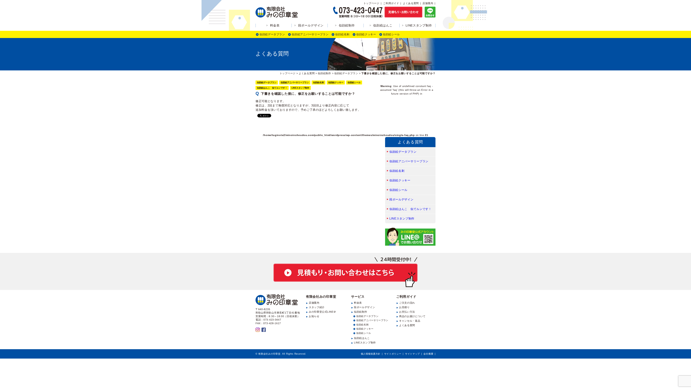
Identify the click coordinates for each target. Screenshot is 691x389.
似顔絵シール (391, 34)
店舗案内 (428, 3)
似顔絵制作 (347, 25)
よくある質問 (411, 3)
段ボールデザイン (311, 25)
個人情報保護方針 (371, 353)
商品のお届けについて (412, 316)
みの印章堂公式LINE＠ (322, 311)
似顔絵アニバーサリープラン (310, 34)
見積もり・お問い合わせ (345, 272)
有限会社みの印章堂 (321, 296)
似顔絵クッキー (366, 34)
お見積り (404, 307)
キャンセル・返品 (409, 320)
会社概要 (428, 353)
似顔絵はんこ (382, 25)
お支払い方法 (407, 311)
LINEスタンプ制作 (419, 25)
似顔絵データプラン (272, 34)
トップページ (371, 3)
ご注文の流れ (407, 302)
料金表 (275, 25)
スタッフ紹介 (317, 307)
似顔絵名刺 (342, 34)
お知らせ (314, 316)
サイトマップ (412, 353)
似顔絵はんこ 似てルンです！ (272, 88)
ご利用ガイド (391, 3)
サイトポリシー (392, 353)
